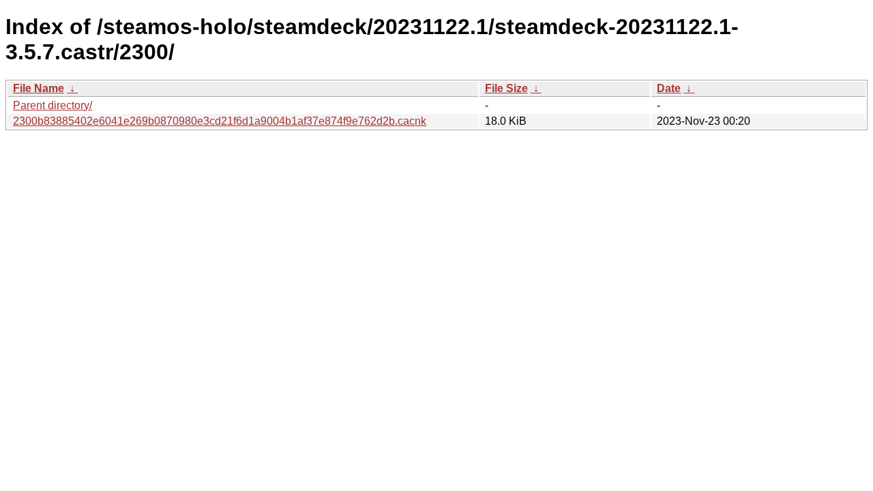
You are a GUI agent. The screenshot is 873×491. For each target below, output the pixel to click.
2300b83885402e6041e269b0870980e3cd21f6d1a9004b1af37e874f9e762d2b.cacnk (219, 121)
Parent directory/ (52, 105)
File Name (38, 88)
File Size (506, 88)
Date (669, 88)
